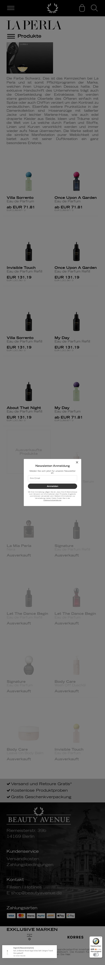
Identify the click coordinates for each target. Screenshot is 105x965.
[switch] (96, 954)
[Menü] (100, 938)
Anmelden (52, 486)
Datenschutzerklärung (52, 500)
